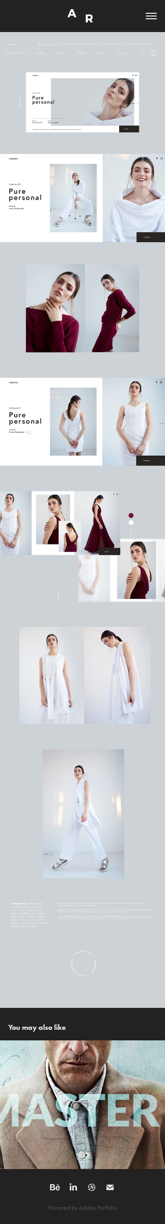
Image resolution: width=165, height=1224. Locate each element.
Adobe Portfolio (98, 1208)
